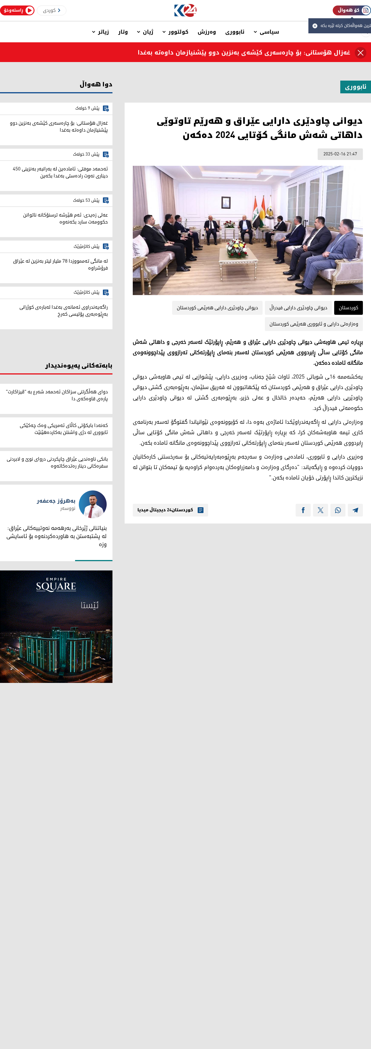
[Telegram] (355, 510)
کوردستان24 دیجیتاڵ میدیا (165, 510)
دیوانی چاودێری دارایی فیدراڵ (298, 308)
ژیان (148, 31)
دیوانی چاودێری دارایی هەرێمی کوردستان (217, 308)
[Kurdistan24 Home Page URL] (185, 10)
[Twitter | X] (320, 510)
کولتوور (178, 31)
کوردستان (348, 308)
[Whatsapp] (337, 510)
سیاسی (269, 31)
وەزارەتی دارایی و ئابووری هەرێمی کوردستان (314, 324)
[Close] (360, 53)
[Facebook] (303, 510)
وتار (123, 32)
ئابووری (235, 32)
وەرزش (207, 32)
